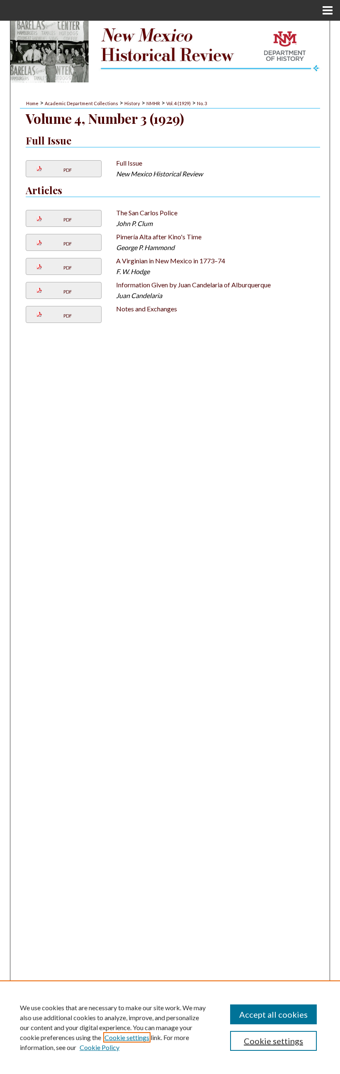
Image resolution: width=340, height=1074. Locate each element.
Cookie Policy (99, 1047)
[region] (170, 1027)
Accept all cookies (273, 1014)
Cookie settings (126, 1037)
